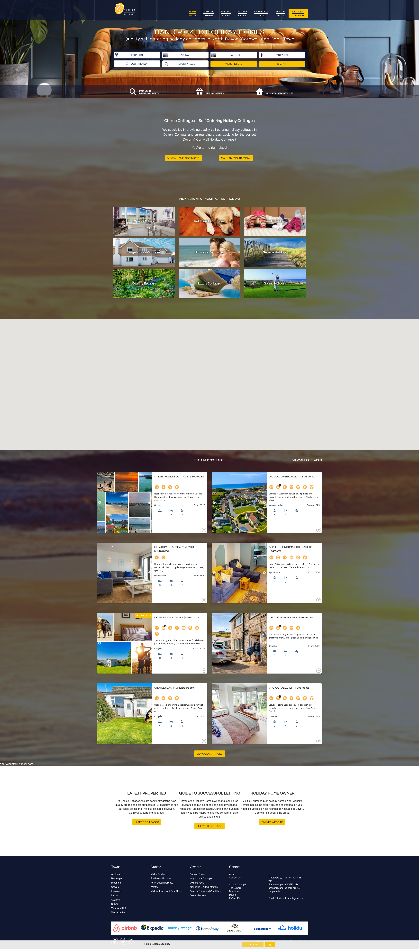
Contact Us (235, 877)
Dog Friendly (139, 64)
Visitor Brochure (159, 874)
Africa (280, 13)
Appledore (116, 874)
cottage (298, 13)
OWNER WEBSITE (272, 822)
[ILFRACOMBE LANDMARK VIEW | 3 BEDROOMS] (124, 573)
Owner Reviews (198, 895)
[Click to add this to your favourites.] (203, 530)
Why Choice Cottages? (202, 878)
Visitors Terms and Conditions (166, 891)
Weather (155, 886)
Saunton (115, 899)
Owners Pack (197, 882)
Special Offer (143, 615)
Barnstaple (116, 878)
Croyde (115, 886)
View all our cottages (183, 158)
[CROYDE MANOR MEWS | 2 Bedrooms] (239, 643)
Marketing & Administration (204, 886)
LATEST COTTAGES (147, 822)
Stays (226, 13)
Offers (208, 13)
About (232, 874)
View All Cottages (307, 460)
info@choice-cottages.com (289, 898)
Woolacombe (118, 912)
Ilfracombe (116, 891)
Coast (261, 13)
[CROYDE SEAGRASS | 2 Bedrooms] (124, 713)
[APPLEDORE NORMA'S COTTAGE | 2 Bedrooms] (239, 573)
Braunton (116, 882)
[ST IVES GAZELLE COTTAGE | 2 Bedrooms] (124, 502)
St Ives (114, 903)
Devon (242, 13)
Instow (114, 895)
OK (270, 944)
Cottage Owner (198, 874)
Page (192, 13)
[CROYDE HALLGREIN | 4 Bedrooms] (239, 713)
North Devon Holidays (162, 882)
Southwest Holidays (161, 878)
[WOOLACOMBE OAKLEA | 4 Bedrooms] (239, 502)
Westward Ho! (118, 908)
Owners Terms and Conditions (205, 891)
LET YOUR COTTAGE (209, 826)
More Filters (233, 64)
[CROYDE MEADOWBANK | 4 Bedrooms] (124, 643)
